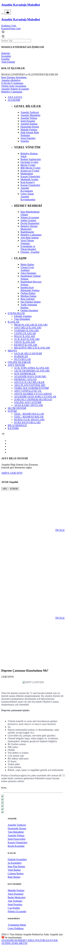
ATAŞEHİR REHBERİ (13, 940)
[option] (33, 796)
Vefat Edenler (8, 62)
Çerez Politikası (16, 928)
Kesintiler (6, 56)
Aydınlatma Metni (17, 924)
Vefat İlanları (14, 870)
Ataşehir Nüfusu (16, 835)
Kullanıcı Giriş (8, 25)
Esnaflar (5, 59)
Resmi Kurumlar (16, 846)
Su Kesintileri (14, 863)
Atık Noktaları (15, 901)
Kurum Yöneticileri (17, 842)
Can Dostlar (14, 908)
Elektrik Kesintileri (17, 859)
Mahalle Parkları (16, 890)
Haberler (5, 53)
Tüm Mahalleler (16, 832)
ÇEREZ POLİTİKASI (38, 940)
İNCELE (60, 530)
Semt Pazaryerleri (16, 839)
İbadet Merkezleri (16, 897)
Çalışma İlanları (16, 873)
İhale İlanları (14, 877)
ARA (5, 489)
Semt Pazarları (15, 904)
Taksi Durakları (15, 894)
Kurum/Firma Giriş (11, 28)
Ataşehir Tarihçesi (17, 825)
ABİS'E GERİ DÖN (11, 473)
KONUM (14, 489)
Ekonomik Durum (17, 828)
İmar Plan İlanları (16, 866)
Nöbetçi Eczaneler (17, 911)
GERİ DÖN (7, 676)
